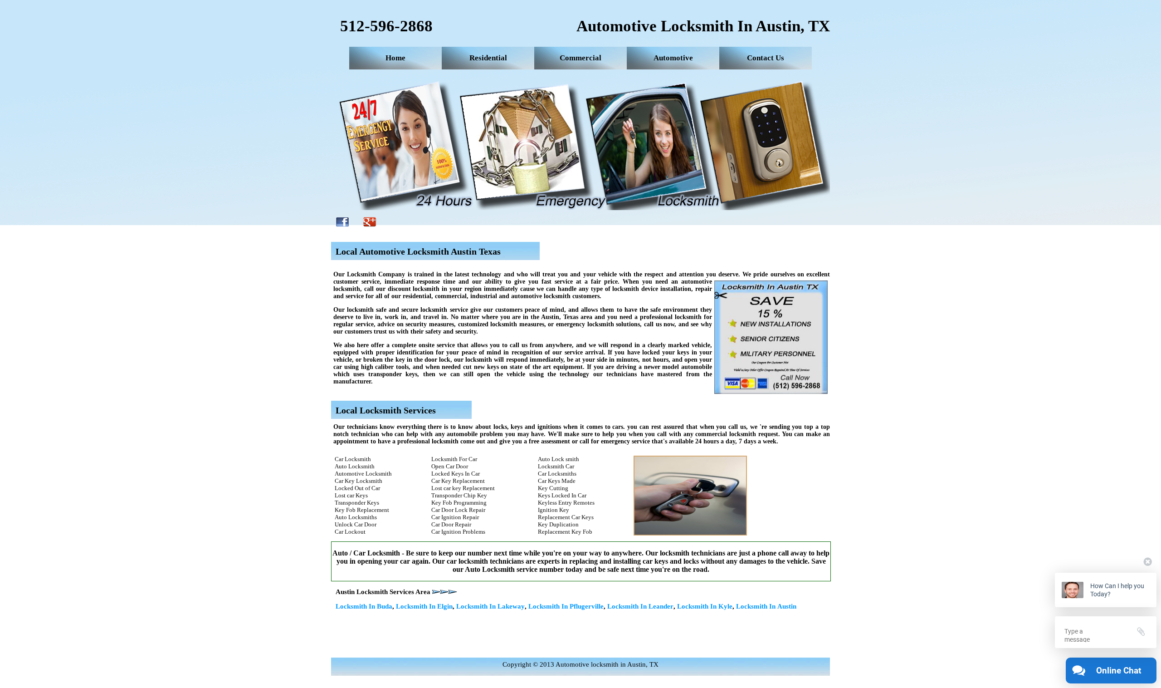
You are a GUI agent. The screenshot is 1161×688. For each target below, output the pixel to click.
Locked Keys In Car (455, 473)
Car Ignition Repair (455, 517)
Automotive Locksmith (363, 473)
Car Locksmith (353, 459)
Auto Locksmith (355, 466)
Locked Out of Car (357, 488)
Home (395, 58)
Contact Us (765, 58)
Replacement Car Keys (566, 517)
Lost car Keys (351, 495)
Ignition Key (553, 509)
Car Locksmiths (557, 473)
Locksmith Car (556, 466)
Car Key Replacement (458, 480)
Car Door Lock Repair (458, 509)
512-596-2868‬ (386, 26)
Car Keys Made (557, 480)
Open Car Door (449, 466)
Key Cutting (553, 488)
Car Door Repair (451, 524)
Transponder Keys (357, 502)
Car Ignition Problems (458, 531)
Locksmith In (364, 606)
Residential (488, 58)
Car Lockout (350, 531)
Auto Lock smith (558, 459)
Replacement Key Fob (565, 531)
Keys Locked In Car (562, 495)
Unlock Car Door (355, 524)
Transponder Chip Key (459, 495)
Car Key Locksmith (358, 480)
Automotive (673, 58)
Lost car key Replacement (463, 488)
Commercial (580, 58)
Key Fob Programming (459, 502)
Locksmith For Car (454, 459)
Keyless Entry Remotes (566, 502)
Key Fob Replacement (362, 509)
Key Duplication (558, 524)
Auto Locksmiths (356, 517)
